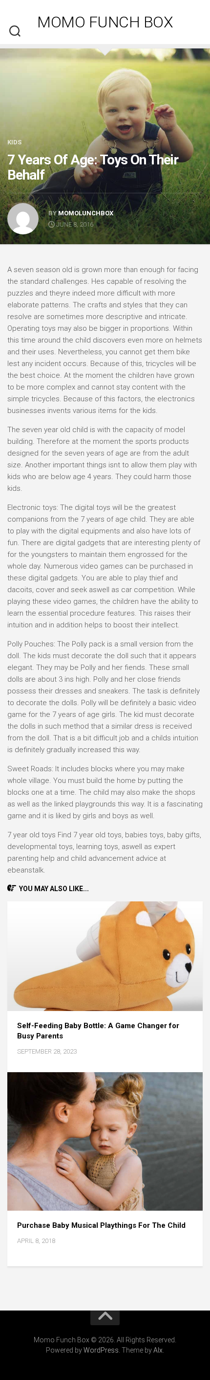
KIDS (14, 142)
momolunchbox (85, 213)
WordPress (101, 1350)
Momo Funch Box (105, 22)
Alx (158, 1350)
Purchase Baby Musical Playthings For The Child (101, 1225)
